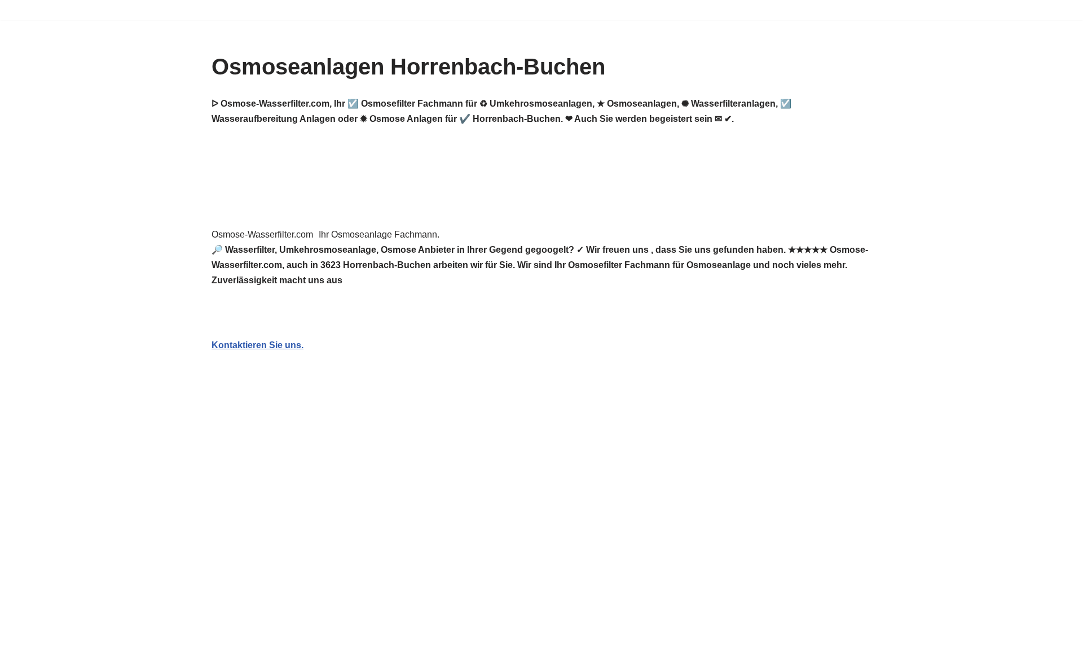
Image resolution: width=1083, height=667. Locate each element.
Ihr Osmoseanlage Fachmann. (379, 234)
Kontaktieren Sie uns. (257, 345)
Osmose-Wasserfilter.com (262, 234)
